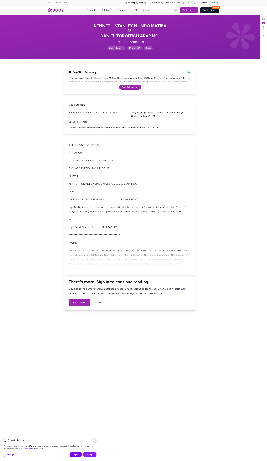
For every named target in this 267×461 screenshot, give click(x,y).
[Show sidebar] (263, 19)
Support (122, 10)
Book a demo (211, 9)
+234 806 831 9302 (206, 3)
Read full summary (130, 87)
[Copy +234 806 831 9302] (217, 2)
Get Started (79, 302)
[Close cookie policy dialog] (94, 440)
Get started (189, 10)
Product (91, 10)
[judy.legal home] (56, 10)
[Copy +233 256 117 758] (183, 2)
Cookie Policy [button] (28, 449)
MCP (135, 10)
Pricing (145, 10)
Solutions (106, 10)
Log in (175, 10)
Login (98, 302)
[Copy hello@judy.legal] (145, 2)
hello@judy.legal (135, 3)
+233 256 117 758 (172, 3)
